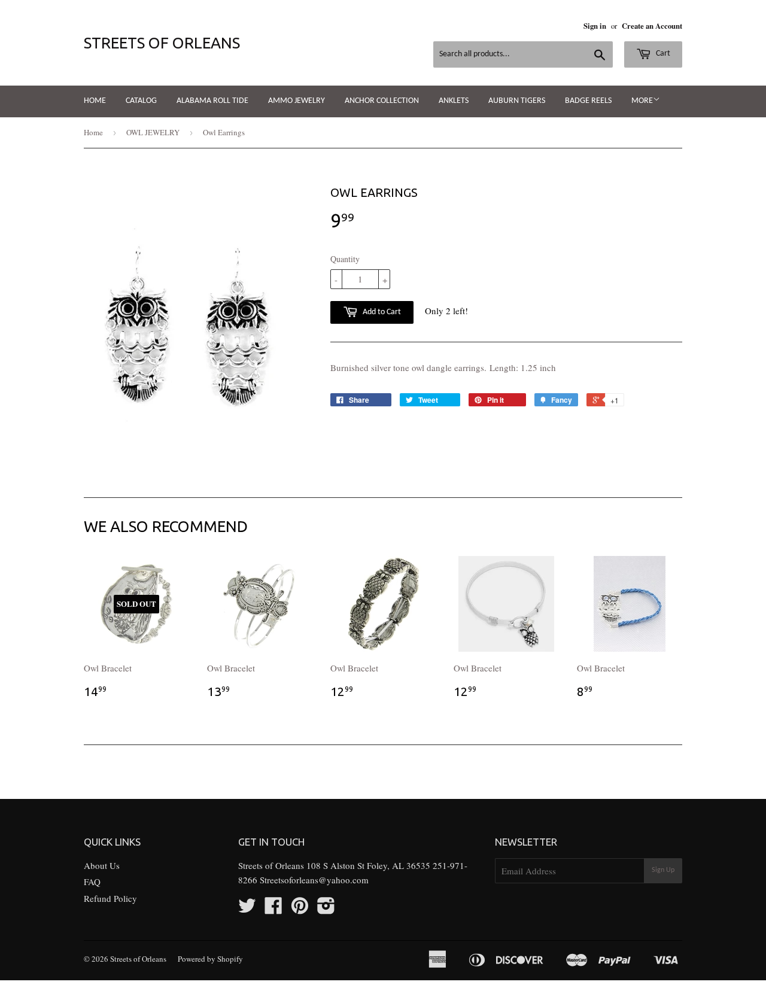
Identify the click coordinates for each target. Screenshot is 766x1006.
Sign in (594, 25)
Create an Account (652, 25)
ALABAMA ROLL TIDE (212, 100)
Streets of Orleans (162, 42)
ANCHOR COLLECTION (382, 100)
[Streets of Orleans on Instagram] (326, 909)
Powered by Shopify (210, 958)
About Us (102, 865)
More (642, 100)
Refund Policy (110, 898)
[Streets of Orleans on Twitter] (247, 909)
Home (95, 100)
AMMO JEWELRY (296, 100)
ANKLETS (454, 100)
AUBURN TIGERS (516, 100)
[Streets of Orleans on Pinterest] (300, 909)
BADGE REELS (588, 100)
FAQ (92, 882)
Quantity (345, 259)
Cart (662, 53)
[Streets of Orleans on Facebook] (273, 909)
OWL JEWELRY (153, 132)
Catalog (141, 100)
